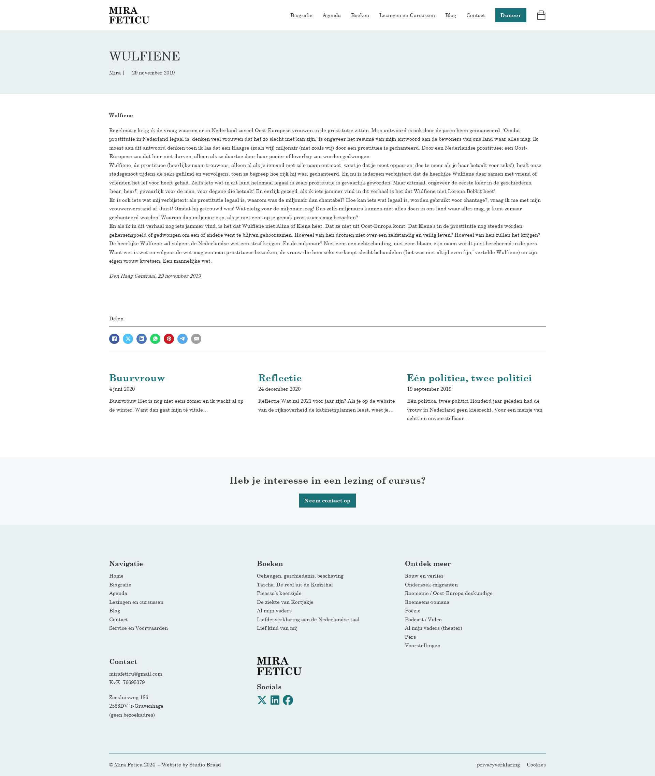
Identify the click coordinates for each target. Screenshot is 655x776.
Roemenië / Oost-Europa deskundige (449, 593)
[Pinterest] (169, 339)
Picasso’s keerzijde (279, 593)
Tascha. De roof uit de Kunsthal (295, 584)
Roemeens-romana (427, 602)
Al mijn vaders (274, 610)
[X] (128, 339)
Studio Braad (205, 764)
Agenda (332, 15)
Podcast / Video (423, 619)
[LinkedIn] (141, 339)
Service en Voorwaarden (138, 628)
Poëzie (413, 610)
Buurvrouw (137, 377)
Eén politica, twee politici (469, 377)
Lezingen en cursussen (136, 602)
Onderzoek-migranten (431, 584)
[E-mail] (196, 339)
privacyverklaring (498, 764)
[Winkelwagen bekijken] (541, 15)
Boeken (360, 15)
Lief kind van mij (277, 628)
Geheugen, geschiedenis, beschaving (300, 575)
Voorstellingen (422, 645)
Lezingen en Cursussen (407, 15)
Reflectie (280, 377)
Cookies (536, 764)
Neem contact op (327, 500)
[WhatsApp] (155, 339)
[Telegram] (182, 339)
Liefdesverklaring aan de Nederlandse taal (308, 619)
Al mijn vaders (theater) (433, 628)
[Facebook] (114, 339)
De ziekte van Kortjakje (285, 602)
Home (116, 575)
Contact (475, 15)
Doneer (510, 15)
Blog (450, 15)
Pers (410, 637)
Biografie (301, 15)
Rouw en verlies (426, 575)
